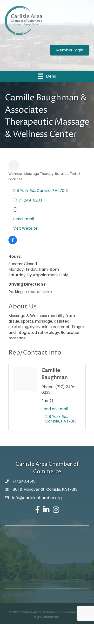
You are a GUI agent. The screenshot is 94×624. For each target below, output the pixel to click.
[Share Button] (13, 165)
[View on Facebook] (12, 243)
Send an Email (54, 409)
